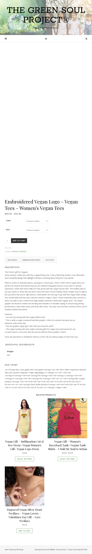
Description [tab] (12, 260)
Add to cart (19, 241)
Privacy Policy (61, 549)
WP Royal (19, 549)
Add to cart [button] (25, 531)
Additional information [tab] (31, 260)
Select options (24, 459)
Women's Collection (19, 251)
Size (8, 229)
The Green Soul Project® (46, 15)
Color (8, 220)
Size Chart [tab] (50, 260)
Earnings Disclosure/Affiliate (45, 549)
